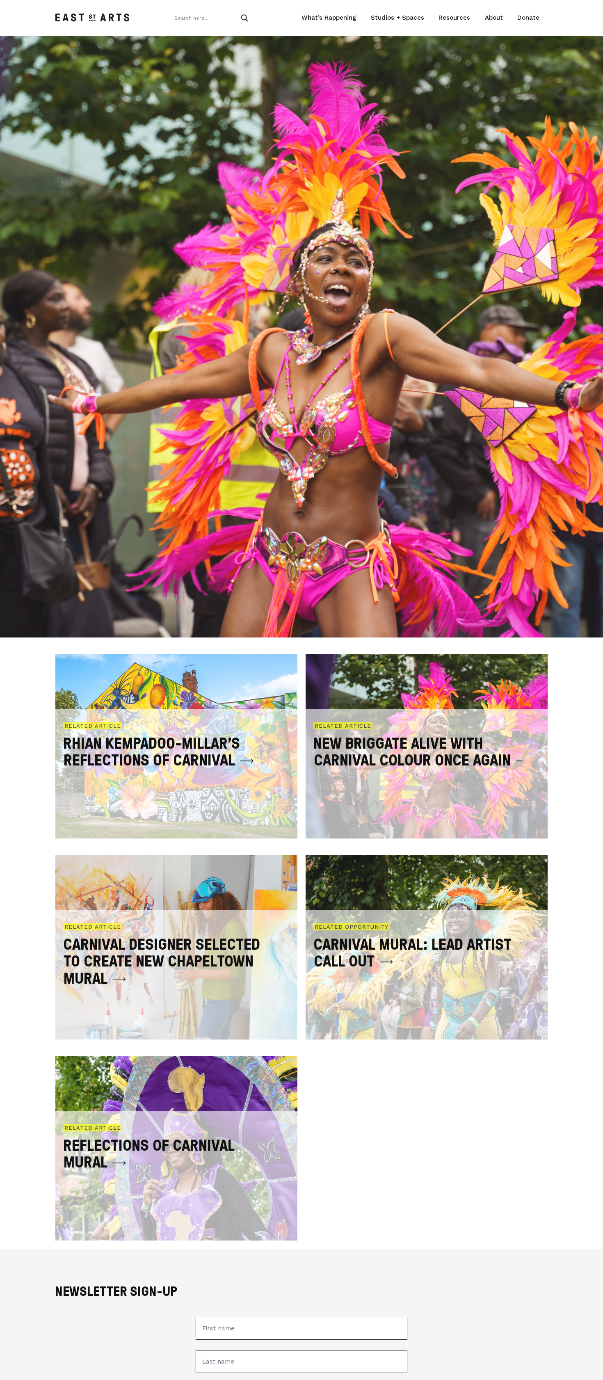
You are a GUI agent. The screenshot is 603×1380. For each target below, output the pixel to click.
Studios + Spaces (397, 17)
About (494, 17)
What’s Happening (329, 17)
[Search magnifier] (244, 18)
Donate (528, 17)
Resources (454, 17)
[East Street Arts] (92, 18)
